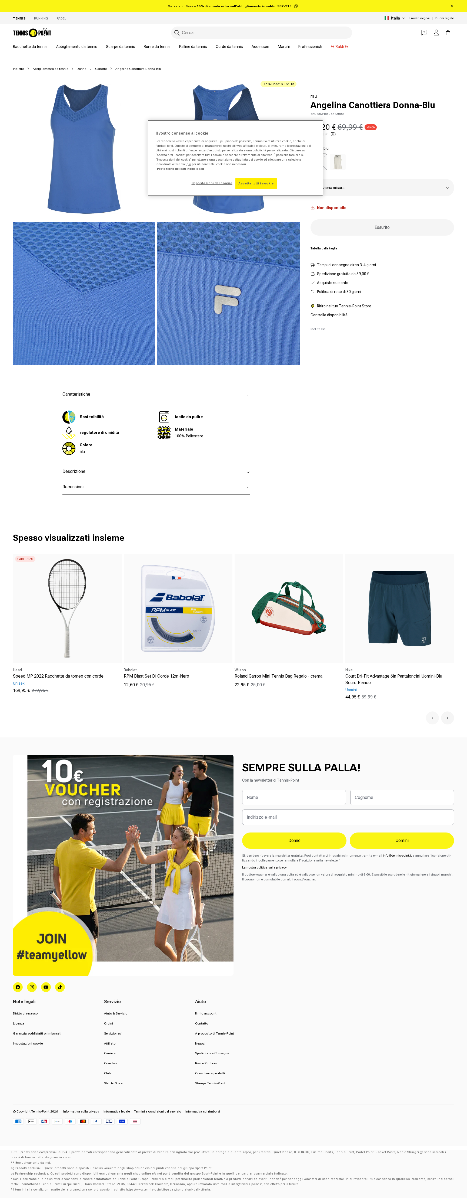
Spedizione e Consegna (212, 1053)
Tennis (19, 18)
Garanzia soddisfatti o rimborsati (37, 1033)
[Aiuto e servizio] (424, 32)
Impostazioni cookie (28, 1043)
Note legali (195, 169)
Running (41, 18)
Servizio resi (113, 1033)
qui (188, 164)
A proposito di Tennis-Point (214, 1033)
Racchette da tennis (30, 46)
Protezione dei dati (171, 169)
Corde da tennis (229, 46)
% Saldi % (339, 46)
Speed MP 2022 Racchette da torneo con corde (58, 676)
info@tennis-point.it (397, 855)
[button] (432, 717)
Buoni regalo (444, 18)
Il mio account (205, 1013)
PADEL (61, 18)
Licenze (18, 1023)
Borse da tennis (157, 46)
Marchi (284, 46)
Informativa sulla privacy (81, 1111)
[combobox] (261, 33)
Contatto (201, 1023)
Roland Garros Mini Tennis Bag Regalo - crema (278, 676)
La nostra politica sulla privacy (264, 867)
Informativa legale (117, 1111)
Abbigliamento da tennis (76, 46)
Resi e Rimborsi (206, 1063)
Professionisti (310, 46)
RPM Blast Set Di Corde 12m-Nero (156, 676)
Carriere (109, 1053)
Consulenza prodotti (210, 1073)
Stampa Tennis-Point (210, 1083)
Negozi (200, 1043)
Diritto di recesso (25, 1013)
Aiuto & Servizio (115, 1013)
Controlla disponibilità (329, 315)
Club (107, 1073)
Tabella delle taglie (324, 248)
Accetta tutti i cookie (256, 183)
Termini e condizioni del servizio (157, 1111)
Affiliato (109, 1043)
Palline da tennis (193, 46)
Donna (81, 69)
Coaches (110, 1063)
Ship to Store (113, 1083)
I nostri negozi (419, 18)
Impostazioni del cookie (212, 183)
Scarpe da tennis (120, 46)
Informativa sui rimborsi (202, 1111)
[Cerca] (177, 33)
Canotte (101, 69)
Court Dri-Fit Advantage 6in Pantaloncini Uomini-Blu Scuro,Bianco (393, 679)
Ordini (108, 1023)
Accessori (260, 46)
